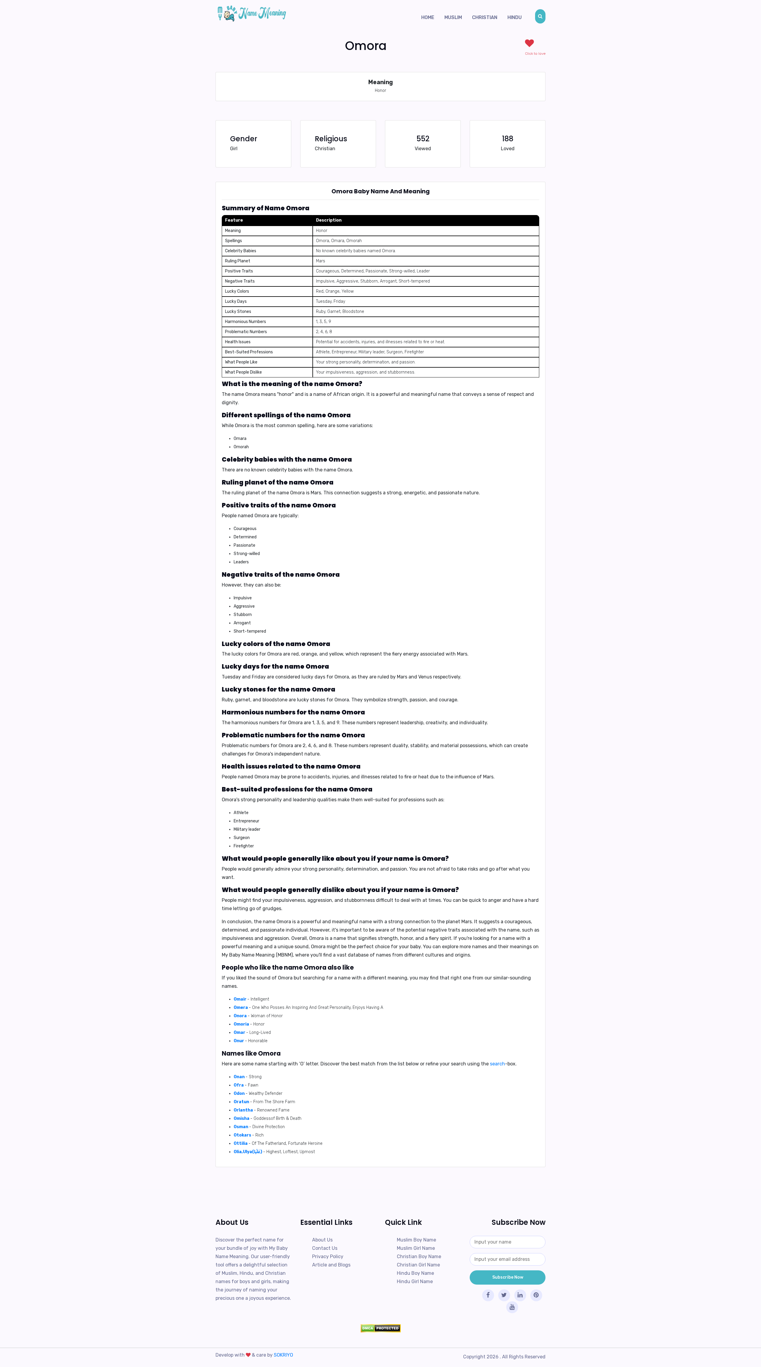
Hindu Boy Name (415, 1273)
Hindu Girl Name (415, 1281)
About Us (322, 1240)
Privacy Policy (327, 1256)
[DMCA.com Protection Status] (380, 1328)
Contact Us (324, 1248)
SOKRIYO (283, 1355)
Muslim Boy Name (416, 1240)
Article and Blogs (331, 1265)
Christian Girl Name (418, 1265)
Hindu (514, 17)
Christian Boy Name (419, 1256)
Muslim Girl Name (416, 1248)
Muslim (453, 17)
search (497, 1064)
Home (427, 17)
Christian (484, 17)
